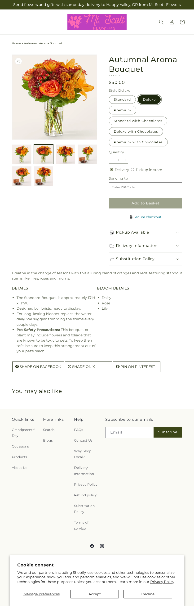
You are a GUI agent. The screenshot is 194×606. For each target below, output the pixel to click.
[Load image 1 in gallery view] (21, 154)
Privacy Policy (162, 581)
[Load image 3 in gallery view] (65, 154)
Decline (147, 594)
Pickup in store (149, 169)
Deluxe (149, 99)
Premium (122, 110)
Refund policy (85, 495)
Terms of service (81, 525)
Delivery (122, 169)
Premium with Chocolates (138, 142)
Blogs (48, 440)
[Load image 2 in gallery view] (43, 154)
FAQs (78, 430)
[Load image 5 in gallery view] (21, 176)
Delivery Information (84, 471)
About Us (19, 468)
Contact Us (83, 440)
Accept (94, 594)
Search (48, 430)
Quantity (116, 152)
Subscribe (167, 432)
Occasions (20, 446)
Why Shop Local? (82, 454)
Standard (122, 99)
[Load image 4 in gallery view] (87, 154)
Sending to (125, 178)
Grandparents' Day (23, 433)
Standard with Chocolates (138, 121)
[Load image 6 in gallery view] (43, 176)
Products (19, 457)
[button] (10, 22)
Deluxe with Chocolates (136, 131)
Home (16, 43)
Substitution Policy (84, 509)
